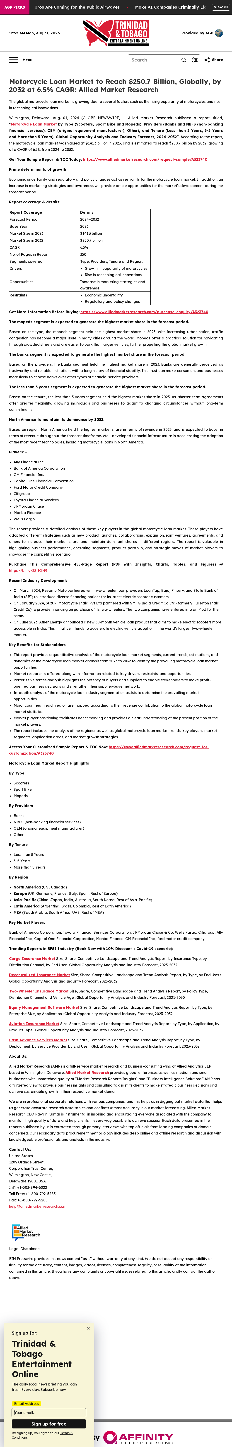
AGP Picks (15, 7)
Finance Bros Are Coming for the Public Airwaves (68, 7)
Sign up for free (48, 1424)
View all (221, 7)
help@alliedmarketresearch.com (37, 1206)
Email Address (26, 1403)
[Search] (183, 60)
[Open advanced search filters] (194, 60)
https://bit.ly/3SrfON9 (28, 570)
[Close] (88, 1328)
